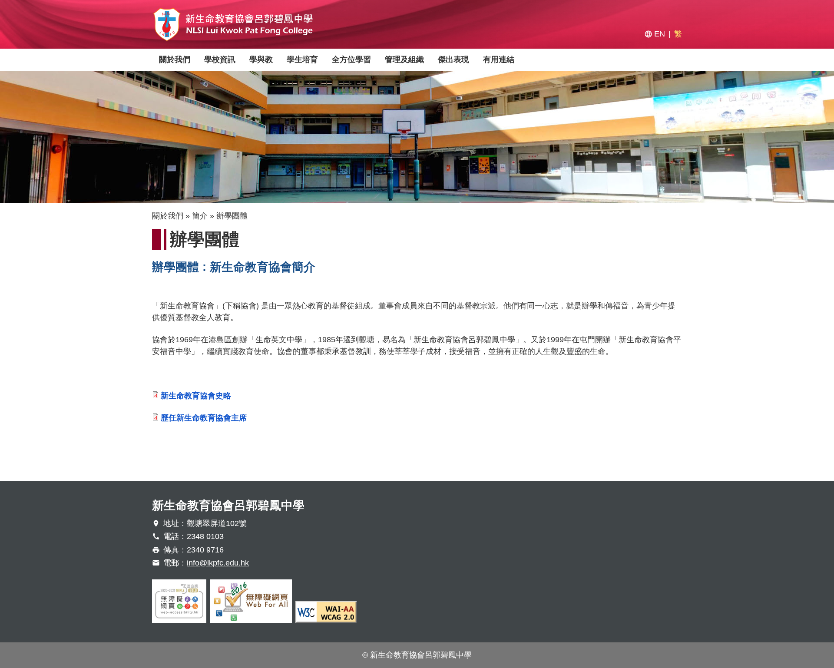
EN (659, 34)
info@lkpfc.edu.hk (218, 563)
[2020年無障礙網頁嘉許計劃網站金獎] (179, 601)
